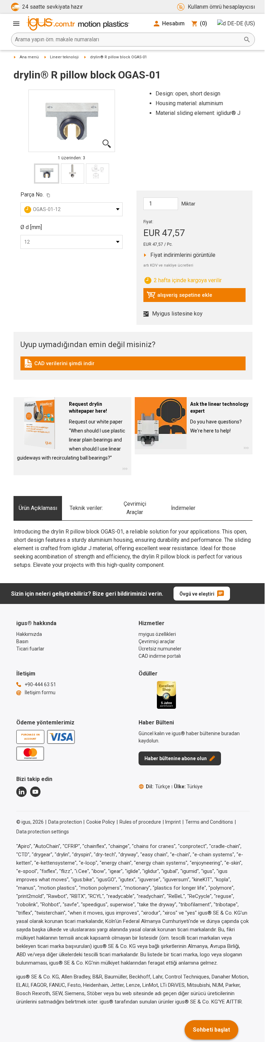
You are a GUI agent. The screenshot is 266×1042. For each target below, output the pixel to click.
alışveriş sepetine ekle (179, 297)
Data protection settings (42, 831)
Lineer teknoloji (64, 57)
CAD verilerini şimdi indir (59, 365)
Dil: (158, 786)
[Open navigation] (16, 23)
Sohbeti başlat (211, 1029)
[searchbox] (127, 39)
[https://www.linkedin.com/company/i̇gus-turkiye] (21, 792)
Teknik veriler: (86, 508)
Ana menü (29, 57)
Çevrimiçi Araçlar (135, 508)
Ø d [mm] (31, 227)
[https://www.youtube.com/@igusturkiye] (35, 792)
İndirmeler (183, 508)
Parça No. (32, 194)
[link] (133, 365)
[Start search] (247, 39)
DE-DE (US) (241, 23)
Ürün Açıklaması (38, 508)
